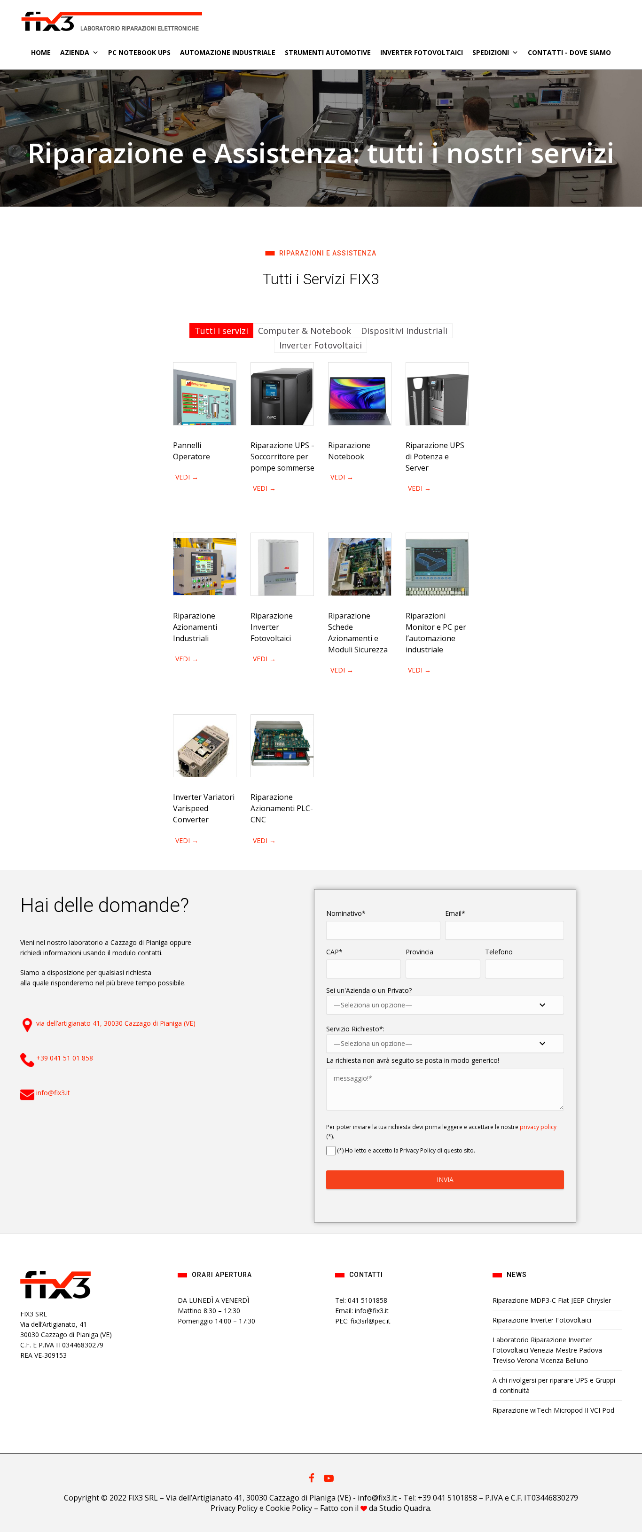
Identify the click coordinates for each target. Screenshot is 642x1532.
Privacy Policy (234, 1508)
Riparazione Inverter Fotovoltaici (272, 627)
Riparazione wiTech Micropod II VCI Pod (553, 1410)
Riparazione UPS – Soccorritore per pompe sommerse (283, 456)
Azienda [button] (74, 52)
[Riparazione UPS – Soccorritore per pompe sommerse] (282, 394)
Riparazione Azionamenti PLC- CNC (282, 808)
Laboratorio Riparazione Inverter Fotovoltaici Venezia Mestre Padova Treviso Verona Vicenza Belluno (547, 1350)
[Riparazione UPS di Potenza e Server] (437, 394)
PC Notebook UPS (139, 52)
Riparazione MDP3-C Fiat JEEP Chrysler (552, 1300)
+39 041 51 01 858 (64, 1057)
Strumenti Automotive (328, 52)
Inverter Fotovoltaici (421, 52)
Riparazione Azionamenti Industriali (195, 627)
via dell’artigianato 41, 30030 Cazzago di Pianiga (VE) (116, 1023)
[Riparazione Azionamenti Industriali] (204, 564)
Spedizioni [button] (490, 52)
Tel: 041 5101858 (361, 1300)
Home (41, 52)
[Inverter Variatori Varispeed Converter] (204, 746)
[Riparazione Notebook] (360, 394)
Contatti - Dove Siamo (569, 52)
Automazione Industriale (227, 52)
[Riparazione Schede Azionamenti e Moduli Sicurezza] (360, 564)
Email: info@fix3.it (362, 1310)
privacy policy (538, 1127)
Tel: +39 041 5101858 (440, 1498)
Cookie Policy (289, 1508)
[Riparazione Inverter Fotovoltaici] (282, 564)
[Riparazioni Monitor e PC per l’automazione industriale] (437, 564)
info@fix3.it (53, 1092)
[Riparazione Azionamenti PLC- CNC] (282, 746)
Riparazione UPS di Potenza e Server (435, 456)
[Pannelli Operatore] (204, 394)
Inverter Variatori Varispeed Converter (204, 808)
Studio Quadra (404, 1508)
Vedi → (186, 476)
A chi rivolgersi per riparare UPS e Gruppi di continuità (554, 1385)
